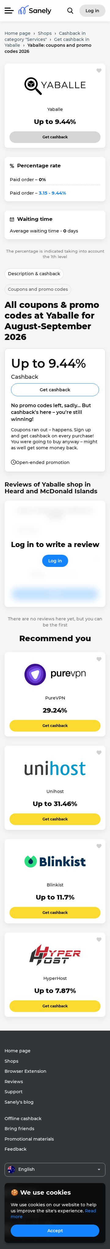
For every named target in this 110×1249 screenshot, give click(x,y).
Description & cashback (34, 273)
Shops (11, 1061)
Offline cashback (23, 1118)
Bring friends (19, 1128)
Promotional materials (29, 1139)
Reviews (14, 1081)
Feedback (16, 1149)
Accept (55, 1230)
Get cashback (55, 135)
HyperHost (55, 978)
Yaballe (55, 109)
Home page (18, 1051)
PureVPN (55, 698)
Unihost (55, 791)
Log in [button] (92, 10)
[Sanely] (34, 10)
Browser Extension (25, 1071)
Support (14, 1091)
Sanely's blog (19, 1102)
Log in (55, 561)
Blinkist (55, 885)
